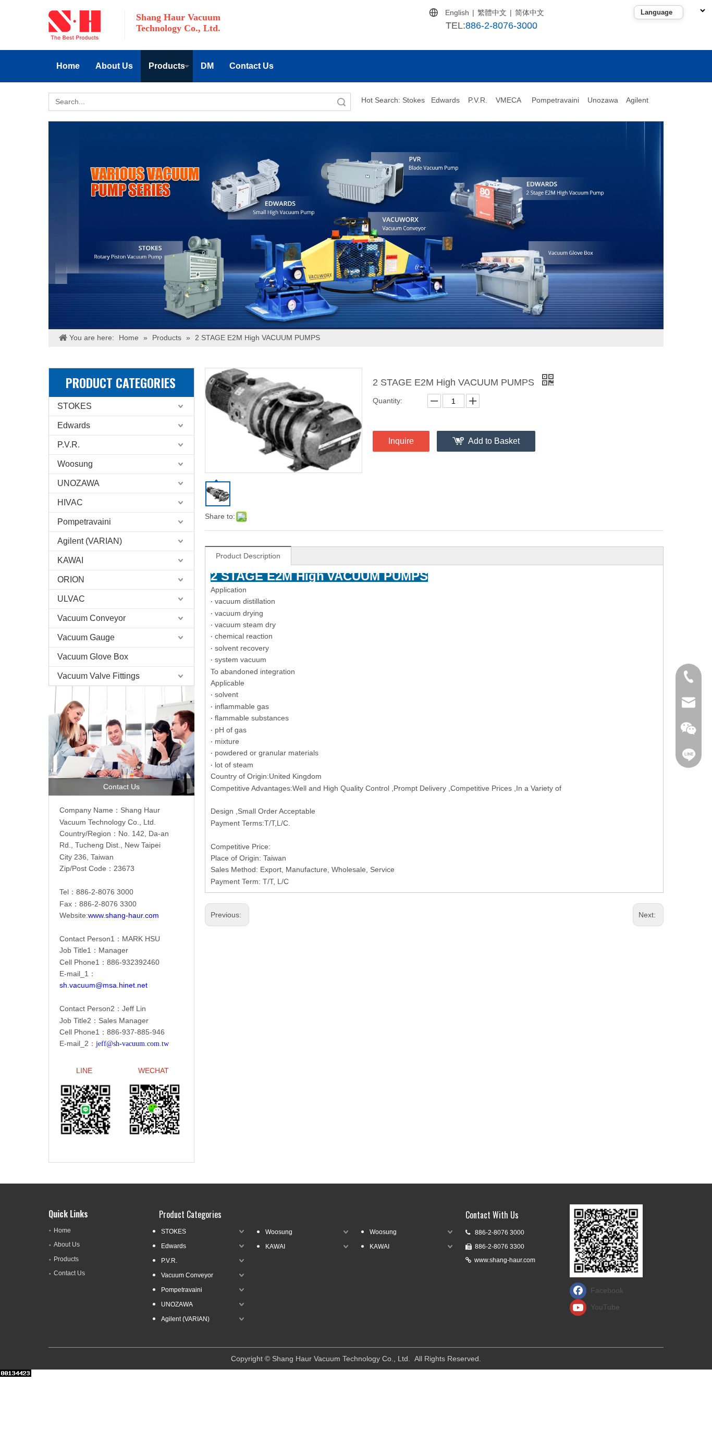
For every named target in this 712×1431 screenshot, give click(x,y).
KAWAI (70, 560)
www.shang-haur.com (504, 1260)
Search (341, 101)
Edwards (445, 100)
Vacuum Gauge (86, 637)
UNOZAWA (78, 483)
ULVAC (71, 598)
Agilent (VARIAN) (89, 541)
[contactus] (121, 740)
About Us (114, 65)
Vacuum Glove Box (92, 656)
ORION (70, 579)
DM (207, 65)
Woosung (75, 463)
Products (167, 65)
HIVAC (70, 502)
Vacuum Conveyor (91, 618)
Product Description (248, 556)
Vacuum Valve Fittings (98, 675)
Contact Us (251, 65)
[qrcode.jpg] (606, 1240)
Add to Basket (494, 441)
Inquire (401, 441)
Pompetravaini (555, 100)
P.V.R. (477, 100)
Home (68, 65)
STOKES (74, 406)
